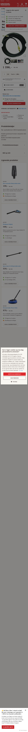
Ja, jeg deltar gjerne (8, 727)
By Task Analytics (23, 730)
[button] (14, 382)
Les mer (21, 370)
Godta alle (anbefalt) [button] (14, 374)
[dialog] (14, 366)
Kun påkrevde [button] (14, 378)
